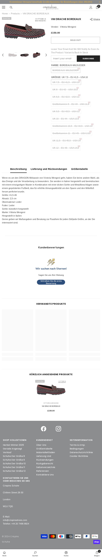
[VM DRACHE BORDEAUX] (51, 390)
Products (15, 13)
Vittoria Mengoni (68, 27)
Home (5, 13)
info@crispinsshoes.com (15, 520)
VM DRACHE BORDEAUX (51, 406)
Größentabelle (79, 169)
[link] (35, 553)
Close (100, 2)
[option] (24, 31)
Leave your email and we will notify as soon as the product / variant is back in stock (75, 51)
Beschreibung (18, 169)
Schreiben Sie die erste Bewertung (51, 282)
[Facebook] (43, 428)
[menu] (3, 7)
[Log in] (90, 7)
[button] (3, 55)
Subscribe (88, 58)
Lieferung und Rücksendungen (49, 169)
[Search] (11, 7)
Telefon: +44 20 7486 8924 (16, 524)
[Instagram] (58, 428)
